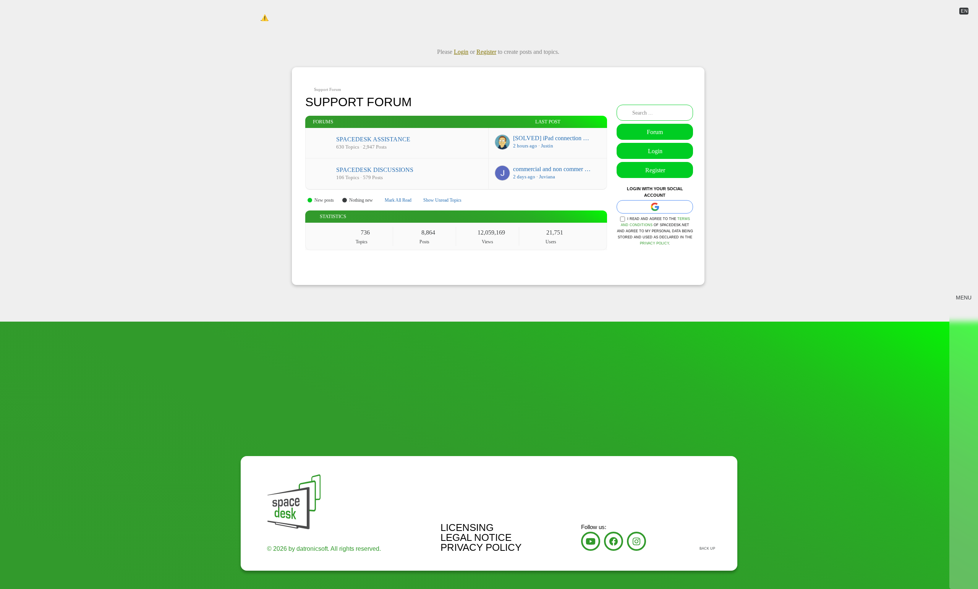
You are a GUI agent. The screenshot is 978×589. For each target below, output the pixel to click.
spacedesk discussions (374, 170)
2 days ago (524, 177)
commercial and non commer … (552, 169)
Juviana (547, 177)
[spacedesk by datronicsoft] (264, 11)
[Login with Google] (655, 207)
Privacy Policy (654, 243)
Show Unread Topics (442, 200)
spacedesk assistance (373, 139)
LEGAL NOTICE (476, 537)
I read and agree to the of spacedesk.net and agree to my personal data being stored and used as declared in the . (655, 231)
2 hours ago (525, 146)
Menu (964, 297)
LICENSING (467, 527)
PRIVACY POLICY (480, 547)
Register (655, 170)
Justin (547, 146)
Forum (655, 132)
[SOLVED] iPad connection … (551, 138)
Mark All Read (398, 200)
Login (655, 151)
